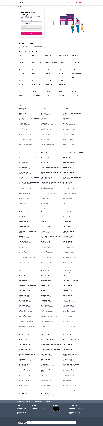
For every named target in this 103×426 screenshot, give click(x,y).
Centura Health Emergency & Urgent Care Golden (51, 350)
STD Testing (61, 88)
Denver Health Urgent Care (68, 237)
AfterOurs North (68, 266)
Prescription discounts (35, 407)
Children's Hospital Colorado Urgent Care (27, 232)
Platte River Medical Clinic (46, 178)
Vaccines (47, 95)
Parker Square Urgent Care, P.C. (47, 340)
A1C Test (21, 55)
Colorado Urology (26, 325)
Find (31, 33)
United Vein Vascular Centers (69, 252)
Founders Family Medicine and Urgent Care (71, 365)
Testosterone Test (35, 91)
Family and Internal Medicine (47, 311)
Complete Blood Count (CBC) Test (38, 63)
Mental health (19, 411)
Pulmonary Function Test (63, 84)
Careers (45, 407)
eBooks (79, 413)
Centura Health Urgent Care (26, 291)
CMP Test (21, 62)
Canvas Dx (46, 232)
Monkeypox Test (48, 80)
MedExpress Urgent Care (25, 330)
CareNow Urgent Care (24, 207)
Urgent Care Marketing (72, 412)
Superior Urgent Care (45, 360)
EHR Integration (71, 411)
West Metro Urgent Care (46, 281)
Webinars (79, 412)
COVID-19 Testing (75, 62)
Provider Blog (80, 409)
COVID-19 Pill (61, 62)
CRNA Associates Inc (47, 320)
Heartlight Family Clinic (24, 379)
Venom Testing (61, 95)
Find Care (21, 6)
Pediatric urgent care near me (21, 408)
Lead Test (60, 77)
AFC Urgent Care (24, 109)
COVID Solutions (71, 413)
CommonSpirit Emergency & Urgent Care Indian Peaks (50, 370)
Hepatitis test (48, 73)
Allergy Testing (48, 55)
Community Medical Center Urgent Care (71, 355)
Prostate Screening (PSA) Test (38, 84)
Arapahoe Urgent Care (69, 291)
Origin (25, 271)
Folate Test (74, 69)
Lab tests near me (19, 409)
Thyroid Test (47, 91)
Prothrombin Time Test (49, 84)
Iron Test (21, 77)
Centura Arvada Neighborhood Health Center (72, 340)
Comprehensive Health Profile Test (51, 63)
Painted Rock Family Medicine (47, 325)
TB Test (20, 91)
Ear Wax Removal (35, 69)
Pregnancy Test (22, 84)
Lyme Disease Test (23, 80)
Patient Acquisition (72, 408)
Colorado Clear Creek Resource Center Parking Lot (51, 394)
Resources (34, 405)
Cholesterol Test (75, 58)
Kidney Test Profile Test (37, 77)
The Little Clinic (26, 360)
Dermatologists (22, 66)
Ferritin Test (47, 69)
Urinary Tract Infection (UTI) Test (38, 96)
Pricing (79, 407)
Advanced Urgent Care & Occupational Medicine (72, 114)
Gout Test (34, 73)
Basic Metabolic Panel (76, 55)
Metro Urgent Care (46, 217)
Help (32, 409)
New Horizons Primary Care (24, 212)
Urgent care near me (20, 407)
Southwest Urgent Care (46, 256)
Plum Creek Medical (68, 375)
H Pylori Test (61, 73)
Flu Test (60, 69)
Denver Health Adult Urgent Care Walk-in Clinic (50, 237)
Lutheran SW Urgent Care (25, 350)
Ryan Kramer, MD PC (48, 286)
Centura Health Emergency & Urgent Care (71, 370)
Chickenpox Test (62, 58)
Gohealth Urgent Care (23, 252)
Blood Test (21, 58)
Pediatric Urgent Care (38, 46)
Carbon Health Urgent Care (68, 138)
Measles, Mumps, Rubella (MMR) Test (37, 81)
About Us (45, 405)
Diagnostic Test (48, 66)
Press (44, 408)
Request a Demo (80, 408)
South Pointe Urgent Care (47, 355)
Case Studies (80, 411)
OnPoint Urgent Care (47, 143)
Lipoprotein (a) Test (75, 77)
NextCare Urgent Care (69, 124)
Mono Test (61, 80)
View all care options (20, 413)
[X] (76, 423)
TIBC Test (60, 91)
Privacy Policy (19, 422)
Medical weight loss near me (21, 412)
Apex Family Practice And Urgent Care (27, 355)
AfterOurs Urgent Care (25, 242)
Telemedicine (71, 409)
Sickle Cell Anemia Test (37, 88)
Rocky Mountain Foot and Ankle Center (70, 281)
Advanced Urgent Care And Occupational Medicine (29, 134)
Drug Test (21, 69)
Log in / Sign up (79, 2)
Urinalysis (21, 95)
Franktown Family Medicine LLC (25, 375)
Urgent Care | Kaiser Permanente (25, 217)
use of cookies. (66, 422)
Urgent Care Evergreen (46, 375)
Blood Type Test (35, 58)
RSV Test (21, 88)
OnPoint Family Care (27, 256)
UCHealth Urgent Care (68, 207)
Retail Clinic (74, 84)
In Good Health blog (34, 408)
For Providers (69, 2)
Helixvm (23, 384)
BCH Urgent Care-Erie (23, 365)
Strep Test (74, 88)
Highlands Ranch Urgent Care (47, 365)
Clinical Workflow (71, 407)
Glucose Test (21, 73)
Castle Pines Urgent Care (68, 188)
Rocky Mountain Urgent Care (47, 207)
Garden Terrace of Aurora (46, 222)
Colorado (24, 6)
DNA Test (60, 66)
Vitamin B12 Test (75, 95)
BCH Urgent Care (46, 379)
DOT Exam (74, 66)
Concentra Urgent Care (46, 212)
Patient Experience (73, 405)
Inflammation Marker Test (77, 73)
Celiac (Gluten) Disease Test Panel (51, 59)
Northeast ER (46, 291)
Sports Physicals (48, 88)
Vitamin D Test (22, 98)
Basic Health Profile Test (63, 55)
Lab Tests (47, 77)
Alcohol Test (34, 55)
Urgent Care (25, 46)
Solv (18, 6)
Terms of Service (24, 422)
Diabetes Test (35, 66)
